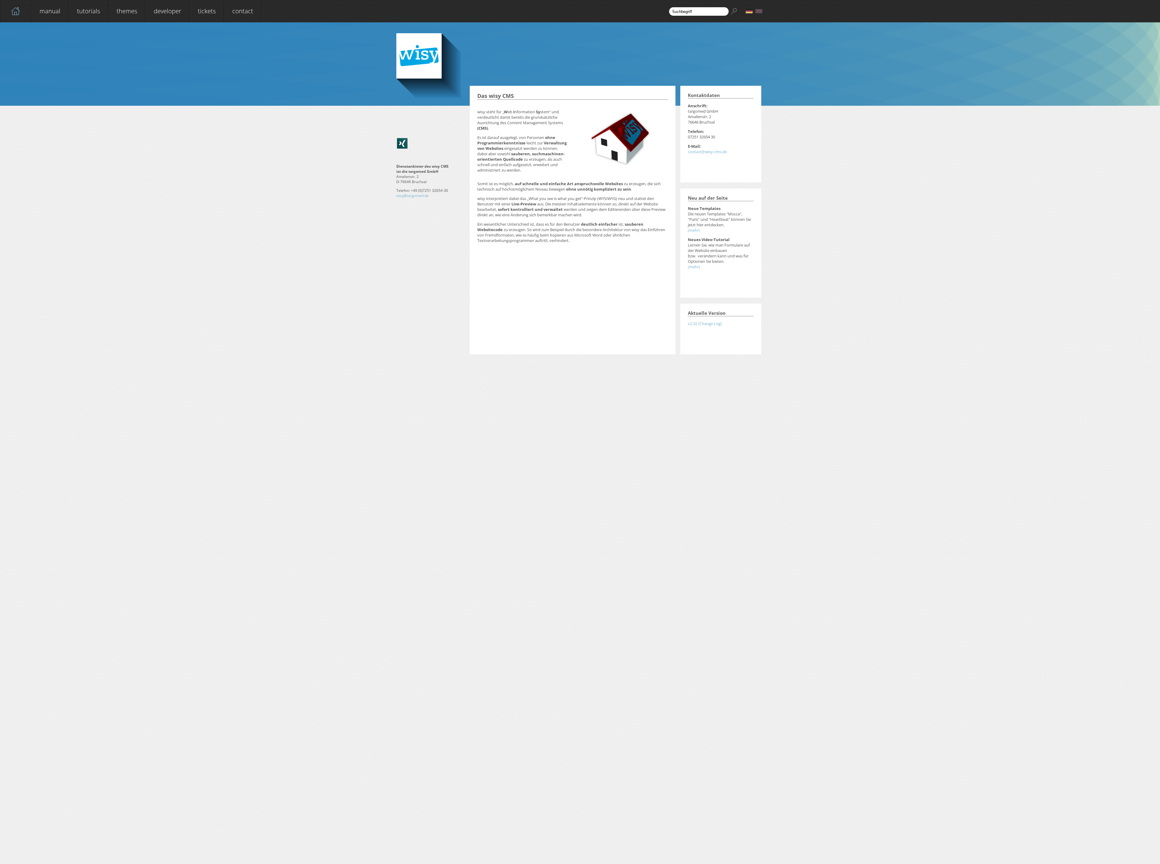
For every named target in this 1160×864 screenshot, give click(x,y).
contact (242, 11)
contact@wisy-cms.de (707, 151)
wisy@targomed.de (412, 195)
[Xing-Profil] (402, 143)
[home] (15, 11)
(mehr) (694, 230)
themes (127, 11)
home (15, 11)
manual (50, 11)
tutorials (88, 11)
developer (167, 11)
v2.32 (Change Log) (705, 323)
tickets (207, 11)
